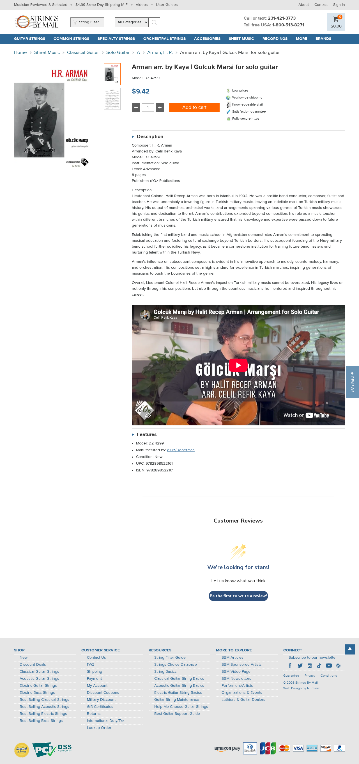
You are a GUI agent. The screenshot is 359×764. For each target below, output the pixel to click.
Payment (94, 679)
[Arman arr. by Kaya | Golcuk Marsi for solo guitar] (112, 74)
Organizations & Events (242, 693)
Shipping (94, 672)
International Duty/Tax (106, 721)
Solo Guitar (118, 52)
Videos (142, 5)
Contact (321, 5)
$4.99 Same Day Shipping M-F (101, 5)
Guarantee (291, 676)
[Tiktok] (319, 666)
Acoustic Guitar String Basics (179, 686)
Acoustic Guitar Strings (39, 679)
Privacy (310, 676)
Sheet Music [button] (243, 39)
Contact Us (96, 658)
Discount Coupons (103, 693)
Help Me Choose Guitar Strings (181, 707)
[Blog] (338, 666)
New (23, 658)
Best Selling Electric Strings (43, 714)
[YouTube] (329, 666)
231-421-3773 (282, 18)
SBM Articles (232, 658)
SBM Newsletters (236, 679)
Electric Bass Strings (37, 693)
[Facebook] (290, 666)
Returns (94, 714)
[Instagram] (309, 666)
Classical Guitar (83, 52)
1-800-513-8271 (288, 25)
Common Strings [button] (73, 39)
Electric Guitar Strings (38, 686)
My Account (97, 686)
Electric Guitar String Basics (178, 693)
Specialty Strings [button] (118, 39)
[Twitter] (300, 666)
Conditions (329, 676)
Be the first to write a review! (238, 596)
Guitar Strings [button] (31, 39)
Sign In (339, 5)
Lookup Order (99, 728)
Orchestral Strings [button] (166, 39)
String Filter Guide (170, 658)
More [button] (303, 39)
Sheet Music (47, 52)
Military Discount (101, 700)
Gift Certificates (100, 707)
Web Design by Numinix (301, 688)
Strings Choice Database (175, 665)
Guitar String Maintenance (176, 700)
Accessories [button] (209, 39)
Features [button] (147, 434)
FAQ (90, 665)
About (303, 5)
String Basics (165, 672)
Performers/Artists (237, 686)
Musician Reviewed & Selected (40, 5)
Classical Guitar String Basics (179, 679)
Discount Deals (33, 665)
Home (20, 52)
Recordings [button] (277, 39)
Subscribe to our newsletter (313, 658)
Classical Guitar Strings (39, 672)
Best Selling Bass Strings (41, 721)
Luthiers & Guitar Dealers (243, 700)
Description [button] (150, 136)
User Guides (167, 5)
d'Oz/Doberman (181, 450)
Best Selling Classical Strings (44, 700)
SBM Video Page (236, 672)
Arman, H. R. (160, 52)
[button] (336, 26)
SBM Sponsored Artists (242, 665)
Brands (323, 39)
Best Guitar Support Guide (177, 714)
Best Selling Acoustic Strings (44, 707)
